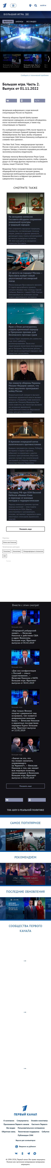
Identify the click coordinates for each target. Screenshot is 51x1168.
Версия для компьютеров (25, 1140)
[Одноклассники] (25, 100)
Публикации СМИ (25, 1135)
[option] (12, 60)
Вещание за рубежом (27, 1146)
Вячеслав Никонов (9, 542)
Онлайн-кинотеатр (39, 1120)
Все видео (10, 1128)
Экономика (16, 551)
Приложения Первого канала (16, 1124)
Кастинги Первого (39, 1124)
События (45, 1131)
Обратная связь (8, 1131)
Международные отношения (33, 551)
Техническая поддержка (28, 1131)
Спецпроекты (23, 1120)
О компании (8, 1120)
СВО (4, 556)
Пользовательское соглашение (31, 1128)
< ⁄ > (37, 100)
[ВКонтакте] (11, 100)
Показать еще (25, 529)
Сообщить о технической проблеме (35, 75)
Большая (14, 14)
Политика (6, 551)
